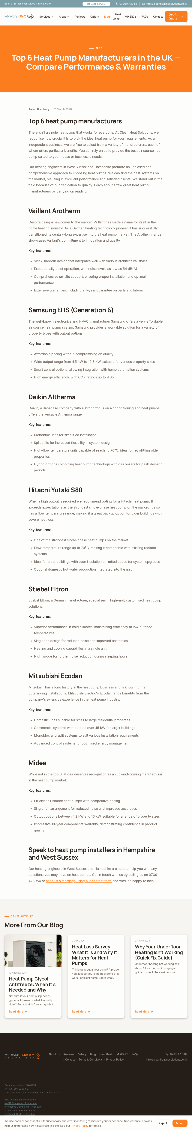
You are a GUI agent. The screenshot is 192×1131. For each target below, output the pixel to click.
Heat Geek (117, 16)
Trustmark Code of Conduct (19, 1114)
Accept (180, 1123)
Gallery (94, 16)
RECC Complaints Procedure (20, 1099)
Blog (107, 16)
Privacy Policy (115, 1059)
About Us (54, 1054)
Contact (158, 16)
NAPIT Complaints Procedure (20, 1103)
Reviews (80, 16)
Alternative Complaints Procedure (23, 1106)
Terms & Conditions (91, 1059)
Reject (163, 1123)
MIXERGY (130, 16)
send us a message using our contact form (79, 881)
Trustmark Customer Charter (20, 1110)
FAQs (145, 16)
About (30, 16)
